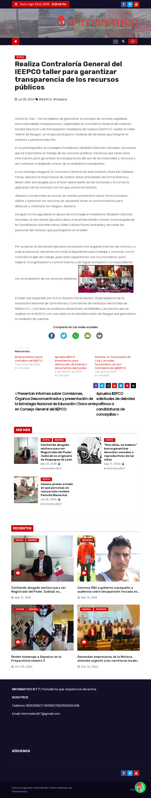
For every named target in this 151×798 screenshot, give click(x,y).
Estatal (20, 57)
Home (134, 789)
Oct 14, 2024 (89, 666)
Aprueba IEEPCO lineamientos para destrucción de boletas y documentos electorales (71, 362)
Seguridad (87, 540)
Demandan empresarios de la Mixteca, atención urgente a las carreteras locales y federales (107, 660)
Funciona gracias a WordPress (30, 788)
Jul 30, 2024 (49, 499)
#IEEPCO (45, 99)
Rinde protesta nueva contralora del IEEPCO (29, 359)
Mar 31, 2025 (49, 464)
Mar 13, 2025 (89, 597)
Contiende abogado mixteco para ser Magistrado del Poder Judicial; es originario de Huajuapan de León (56, 452)
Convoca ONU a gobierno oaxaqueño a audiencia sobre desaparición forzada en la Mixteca (107, 591)
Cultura (20, 609)
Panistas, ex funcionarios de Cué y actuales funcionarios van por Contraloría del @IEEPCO (113, 362)
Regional (59, 440)
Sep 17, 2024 (112, 464)
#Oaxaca (60, 99)
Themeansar (19, 791)
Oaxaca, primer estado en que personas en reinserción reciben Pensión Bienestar (57, 489)
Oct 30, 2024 (24, 666)
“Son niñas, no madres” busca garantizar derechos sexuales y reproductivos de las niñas (120, 452)
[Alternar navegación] (115, 41)
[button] (124, 41)
